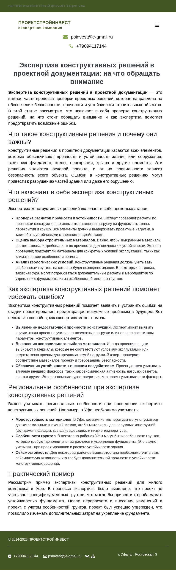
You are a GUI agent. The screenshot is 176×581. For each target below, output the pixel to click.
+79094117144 (91, 46)
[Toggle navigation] (157, 25)
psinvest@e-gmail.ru (92, 36)
